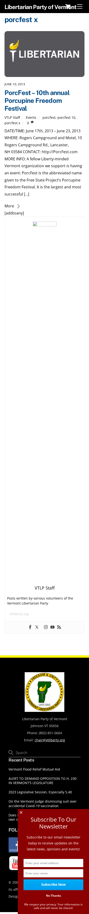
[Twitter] (37, 627)
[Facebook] (30, 627)
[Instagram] (46, 627)
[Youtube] (52, 627)
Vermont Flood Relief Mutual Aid (34, 769)
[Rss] (59, 627)
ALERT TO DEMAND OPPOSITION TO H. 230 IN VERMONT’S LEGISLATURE (42, 780)
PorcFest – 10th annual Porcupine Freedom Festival (37, 100)
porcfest (49, 117)
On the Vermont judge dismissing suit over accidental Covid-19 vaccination (43, 803)
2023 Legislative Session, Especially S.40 (40, 792)
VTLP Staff (12, 117)
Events (31, 117)
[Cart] (68, 6)
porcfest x (12, 123)
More (9, 206)
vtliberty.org (19, 614)
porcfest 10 (66, 117)
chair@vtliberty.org (50, 740)
